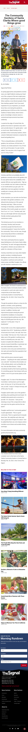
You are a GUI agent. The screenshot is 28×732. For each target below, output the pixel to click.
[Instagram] (15, 728)
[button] (4, 2)
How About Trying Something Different (12, 491)
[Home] (1, 8)
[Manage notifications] (24, 729)
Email (2, 659)
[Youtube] (18, 728)
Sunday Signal (14, 8)
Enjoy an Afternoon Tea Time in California (13, 623)
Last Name (3, 653)
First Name (3, 648)
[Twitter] (12, 728)
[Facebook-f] (9, 728)
